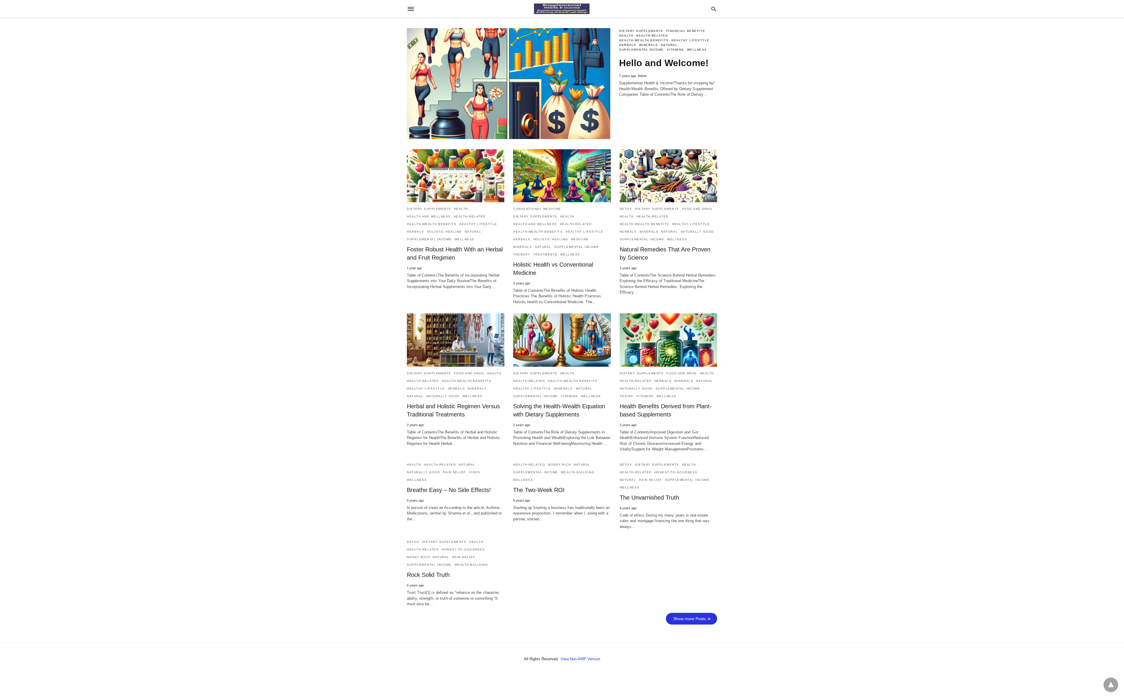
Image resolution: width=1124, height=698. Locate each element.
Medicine (580, 239)
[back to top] (1111, 685)
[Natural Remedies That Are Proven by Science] (668, 175)
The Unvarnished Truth (649, 497)
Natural (669, 45)
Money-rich (559, 464)
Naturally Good (697, 231)
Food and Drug (697, 208)
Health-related (652, 35)
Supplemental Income (641, 49)
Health (626, 35)
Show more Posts (689, 618)
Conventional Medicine (537, 208)
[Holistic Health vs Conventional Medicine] (562, 175)
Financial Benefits (685, 30)
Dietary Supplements (641, 30)
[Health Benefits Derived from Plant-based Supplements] (668, 339)
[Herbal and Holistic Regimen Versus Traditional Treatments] (455, 339)
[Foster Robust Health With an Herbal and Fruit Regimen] (455, 175)
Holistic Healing (444, 231)
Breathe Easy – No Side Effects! (449, 490)
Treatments (545, 254)
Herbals (627, 45)
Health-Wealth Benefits (644, 40)
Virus (474, 472)
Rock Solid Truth (428, 575)
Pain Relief (454, 472)
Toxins (626, 396)
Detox (626, 208)
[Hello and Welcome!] (508, 83)
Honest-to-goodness (676, 472)
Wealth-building (577, 472)
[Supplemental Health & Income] (562, 9)
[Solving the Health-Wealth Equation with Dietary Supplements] (562, 339)
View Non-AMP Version (580, 659)
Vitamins (675, 49)
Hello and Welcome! (664, 63)
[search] (713, 9)
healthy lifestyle (690, 40)
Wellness (697, 49)
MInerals (648, 45)
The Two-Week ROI (539, 490)
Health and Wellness (429, 216)
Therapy (521, 254)
